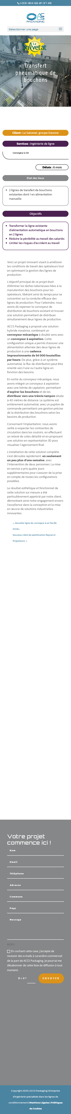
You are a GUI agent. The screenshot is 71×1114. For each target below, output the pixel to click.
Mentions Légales (39, 1102)
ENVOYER (51, 978)
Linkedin (35, 1049)
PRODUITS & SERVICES (35, 1065)
